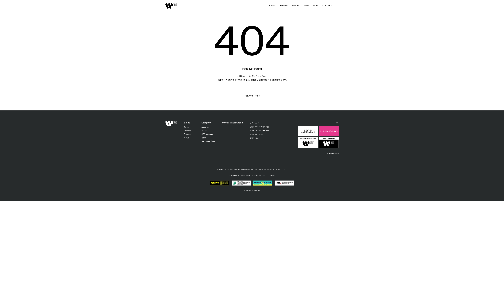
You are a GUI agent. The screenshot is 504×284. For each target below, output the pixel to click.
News (306, 6)
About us (205, 127)
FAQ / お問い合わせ (257, 134)
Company (327, 6)
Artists (272, 6)
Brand (187, 123)
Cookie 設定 (271, 175)
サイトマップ (254, 123)
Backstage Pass (208, 141)
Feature (295, 6)
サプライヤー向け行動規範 (259, 130)
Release (284, 6)
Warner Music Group (232, 123)
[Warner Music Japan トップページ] (171, 6)
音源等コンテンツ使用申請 (259, 127)
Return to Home (252, 96)
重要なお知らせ (255, 138)
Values (204, 131)
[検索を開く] (337, 6)
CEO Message (207, 134)
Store (315, 6)
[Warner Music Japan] (171, 123)
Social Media (333, 153)
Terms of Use (245, 175)
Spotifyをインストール (263, 169)
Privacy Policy (234, 175)
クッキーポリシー (258, 175)
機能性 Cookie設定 (240, 169)
